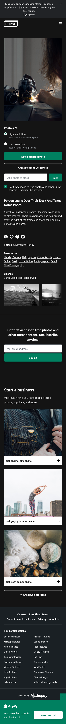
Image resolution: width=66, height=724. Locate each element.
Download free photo (33, 156)
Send (55, 177)
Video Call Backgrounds (45, 682)
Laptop (32, 257)
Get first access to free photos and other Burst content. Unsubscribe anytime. (35, 188)
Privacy (42, 619)
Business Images (12, 636)
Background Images (13, 661)
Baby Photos (10, 682)
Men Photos (39, 666)
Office (7, 261)
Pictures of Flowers (43, 671)
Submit (33, 357)
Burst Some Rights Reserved (20, 277)
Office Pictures (11, 651)
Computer (42, 257)
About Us (54, 619)
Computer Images (12, 656)
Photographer (41, 261)
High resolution (17, 134)
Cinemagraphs (41, 661)
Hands (7, 257)
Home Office (26, 261)
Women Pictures (12, 666)
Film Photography (14, 265)
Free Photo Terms (39, 614)
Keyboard (55, 257)
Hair (24, 257)
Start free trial (48, 715)
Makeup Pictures (12, 641)
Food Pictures (40, 646)
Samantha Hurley (24, 244)
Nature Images (11, 646)
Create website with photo (33, 167)
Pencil (54, 261)
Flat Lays (38, 656)
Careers (21, 614)
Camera (16, 257)
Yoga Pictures (10, 677)
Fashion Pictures (42, 636)
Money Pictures (41, 651)
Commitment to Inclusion (21, 619)
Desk (14, 261)
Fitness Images (41, 677)
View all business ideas (33, 594)
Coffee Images (41, 641)
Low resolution (17, 144)
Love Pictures (10, 671)
